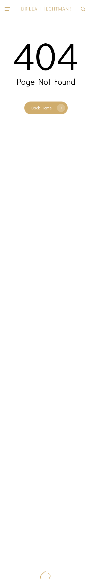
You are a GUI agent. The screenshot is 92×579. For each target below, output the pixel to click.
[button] (7, 8)
